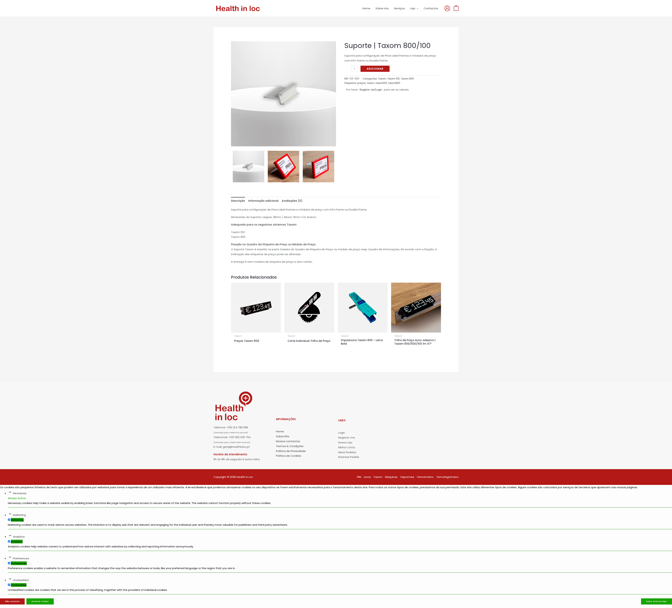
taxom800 (394, 83)
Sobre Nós (282, 436)
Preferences (21, 558)
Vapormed (407, 477)
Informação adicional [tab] (263, 201)
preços (361, 83)
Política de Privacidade (291, 451)
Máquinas (391, 477)
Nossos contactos (288, 441)
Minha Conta (346, 447)
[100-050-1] (283, 93)
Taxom (382, 78)
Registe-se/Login (371, 89)
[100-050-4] (283, 166)
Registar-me (346, 437)
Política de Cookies (288, 456)
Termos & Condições (289, 446)
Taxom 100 (393, 78)
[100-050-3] (318, 166)
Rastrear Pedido (348, 457)
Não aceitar (12, 601)
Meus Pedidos (347, 452)
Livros (367, 477)
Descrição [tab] (238, 201)
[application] (416, 8)
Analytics (19, 536)
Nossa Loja (345, 442)
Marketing (19, 515)
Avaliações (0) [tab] (292, 201)
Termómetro (425, 477)
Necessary (20, 493)
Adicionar (375, 69)
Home (280, 431)
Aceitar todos (40, 601)
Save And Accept (656, 601)
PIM (359, 477)
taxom (370, 83)
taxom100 (381, 83)
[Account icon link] (447, 8)
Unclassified (21, 580)
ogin (342, 432)
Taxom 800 (407, 78)
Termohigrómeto (447, 477)
